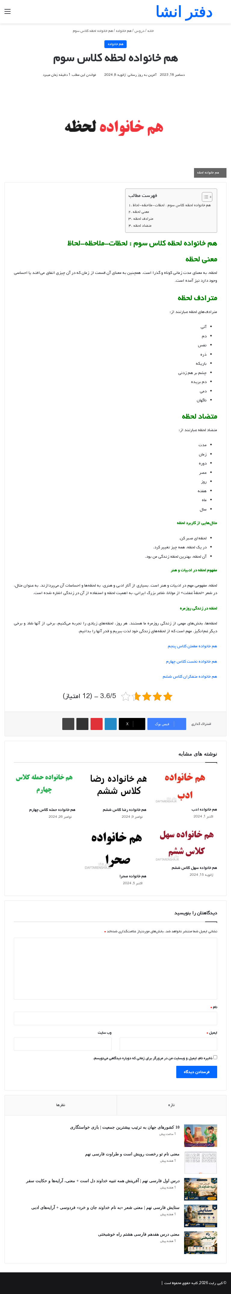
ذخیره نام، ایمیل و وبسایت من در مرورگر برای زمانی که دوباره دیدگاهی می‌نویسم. (152, 1058)
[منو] (8, 14)
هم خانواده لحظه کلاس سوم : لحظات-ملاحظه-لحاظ (172, 205)
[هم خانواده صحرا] (115, 848)
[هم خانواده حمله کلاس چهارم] (44, 786)
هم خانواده (123, 31)
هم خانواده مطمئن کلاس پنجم (192, 646)
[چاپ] (68, 724)
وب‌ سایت (105, 1033)
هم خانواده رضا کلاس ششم (124, 810)
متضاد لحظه (142, 225)
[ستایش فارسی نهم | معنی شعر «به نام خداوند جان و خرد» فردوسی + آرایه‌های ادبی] (200, 1216)
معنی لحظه (141, 212)
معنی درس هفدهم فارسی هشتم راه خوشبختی (139, 1234)
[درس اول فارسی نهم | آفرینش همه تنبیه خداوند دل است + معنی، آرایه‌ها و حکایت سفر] (200, 1189)
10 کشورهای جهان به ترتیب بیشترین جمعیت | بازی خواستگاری (125, 1127)
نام (214, 1007)
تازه (171, 1105)
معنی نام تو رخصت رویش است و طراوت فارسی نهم (132, 1154)
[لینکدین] (111, 724)
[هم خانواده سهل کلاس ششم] (186, 844)
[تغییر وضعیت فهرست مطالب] (204, 197)
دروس (139, 31)
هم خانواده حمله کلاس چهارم (52, 810)
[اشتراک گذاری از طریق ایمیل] (82, 724)
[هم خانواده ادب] (186, 786)
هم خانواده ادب (204, 809)
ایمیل (212, 1033)
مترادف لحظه (143, 219)
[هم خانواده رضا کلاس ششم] (115, 786)
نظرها (60, 1105)
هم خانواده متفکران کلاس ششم (190, 676)
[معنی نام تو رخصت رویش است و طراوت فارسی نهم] (200, 1162)
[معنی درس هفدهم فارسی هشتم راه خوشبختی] (200, 1242)
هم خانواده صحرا (132, 876)
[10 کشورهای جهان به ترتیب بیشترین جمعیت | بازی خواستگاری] (200, 1135)
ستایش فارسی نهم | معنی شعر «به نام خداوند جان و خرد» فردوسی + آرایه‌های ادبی (105, 1207)
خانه (151, 31)
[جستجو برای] (223, 14)
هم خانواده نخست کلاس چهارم (191, 661)
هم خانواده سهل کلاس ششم (194, 868)
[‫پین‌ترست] (97, 724)
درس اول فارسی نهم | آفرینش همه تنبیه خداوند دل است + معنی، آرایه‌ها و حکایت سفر (103, 1181)
